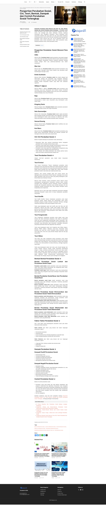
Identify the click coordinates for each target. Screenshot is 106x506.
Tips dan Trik (60, 1)
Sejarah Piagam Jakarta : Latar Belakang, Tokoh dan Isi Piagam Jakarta (80, 55)
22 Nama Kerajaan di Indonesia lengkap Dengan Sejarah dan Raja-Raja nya (79, 66)
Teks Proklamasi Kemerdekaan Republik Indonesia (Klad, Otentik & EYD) (79, 82)
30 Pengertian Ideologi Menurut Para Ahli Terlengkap (80, 86)
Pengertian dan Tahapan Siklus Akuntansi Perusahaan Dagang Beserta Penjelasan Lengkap (59, 455)
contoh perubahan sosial (50, 426)
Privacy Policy (60, 493)
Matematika (41, 1)
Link (32, 22)
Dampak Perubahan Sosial (24, 44)
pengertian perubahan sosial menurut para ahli (44, 430)
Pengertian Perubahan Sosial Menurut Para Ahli (25, 32)
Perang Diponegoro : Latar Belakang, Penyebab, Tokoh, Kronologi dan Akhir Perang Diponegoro (79, 76)
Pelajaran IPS (43, 491)
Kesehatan (74, 1)
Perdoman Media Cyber (62, 494)
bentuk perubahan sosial (40, 426)
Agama (47, 1)
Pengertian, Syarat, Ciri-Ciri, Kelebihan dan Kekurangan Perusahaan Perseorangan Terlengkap (41, 474)
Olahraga (80, 1)
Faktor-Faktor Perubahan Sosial (24, 42)
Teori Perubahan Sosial (24, 36)
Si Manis (23, 21)
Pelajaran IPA (43, 489)
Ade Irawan (36, 457)
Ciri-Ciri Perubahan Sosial (24, 34)
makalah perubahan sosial (40, 428)
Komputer (67, 1)
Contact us (60, 491)
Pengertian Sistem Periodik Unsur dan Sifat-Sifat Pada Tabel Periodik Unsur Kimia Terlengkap (79, 71)
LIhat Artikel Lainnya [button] (39, 401)
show (42, 45)
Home (25, 1)
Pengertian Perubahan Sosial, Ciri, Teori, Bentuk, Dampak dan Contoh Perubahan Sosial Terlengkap (51, 397)
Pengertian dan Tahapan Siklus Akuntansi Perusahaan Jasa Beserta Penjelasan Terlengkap (42, 455)
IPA (34, 1)
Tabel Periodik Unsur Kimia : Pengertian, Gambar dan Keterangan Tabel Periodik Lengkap (79, 51)
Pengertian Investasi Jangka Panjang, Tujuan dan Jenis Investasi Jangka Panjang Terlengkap (58, 474)
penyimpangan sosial (59, 430)
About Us (59, 489)
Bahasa (52, 1)
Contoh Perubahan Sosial (24, 46)
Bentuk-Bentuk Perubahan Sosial (24, 39)
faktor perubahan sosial (61, 426)
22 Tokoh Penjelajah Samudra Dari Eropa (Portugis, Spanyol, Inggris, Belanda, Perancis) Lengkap (80, 45)
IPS (29, 1)
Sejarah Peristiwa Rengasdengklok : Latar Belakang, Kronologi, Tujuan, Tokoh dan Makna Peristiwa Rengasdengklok (79, 60)
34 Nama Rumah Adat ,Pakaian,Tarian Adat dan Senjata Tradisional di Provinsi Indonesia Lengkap (79, 40)
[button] (84, 2)
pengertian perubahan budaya (52, 428)
